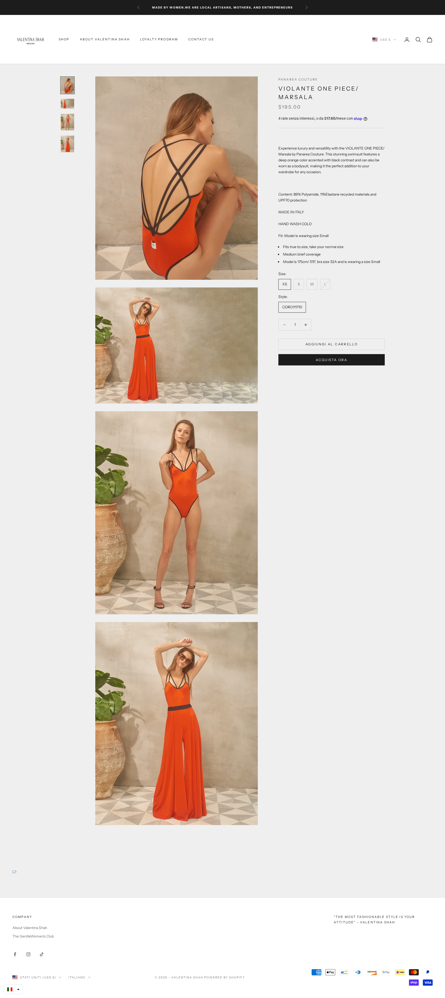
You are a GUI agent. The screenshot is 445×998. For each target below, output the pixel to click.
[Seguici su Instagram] (28, 954)
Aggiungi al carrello (331, 344)
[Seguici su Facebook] (15, 954)
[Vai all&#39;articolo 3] (67, 122)
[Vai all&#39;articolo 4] (67, 144)
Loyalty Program (159, 39)
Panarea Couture (298, 79)
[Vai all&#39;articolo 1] (67, 85)
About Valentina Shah (105, 39)
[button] (13, 989)
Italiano (77, 977)
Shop (64, 39)
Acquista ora (331, 360)
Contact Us (201, 39)
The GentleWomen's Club (33, 936)
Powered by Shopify (224, 977)
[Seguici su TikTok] (41, 954)
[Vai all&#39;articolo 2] (67, 103)
